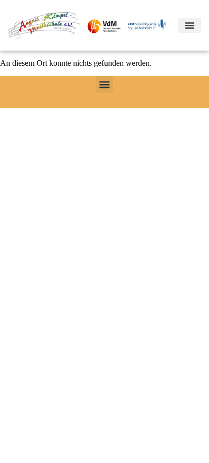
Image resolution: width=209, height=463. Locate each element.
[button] (189, 25)
